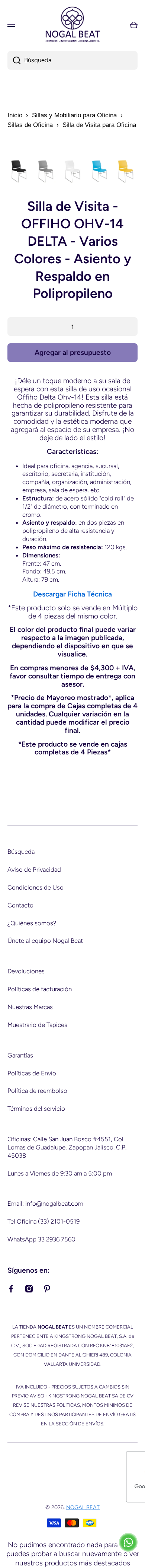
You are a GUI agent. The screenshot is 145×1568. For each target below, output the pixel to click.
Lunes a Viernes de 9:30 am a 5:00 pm (59, 1173)
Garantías (20, 1055)
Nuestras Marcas (30, 1007)
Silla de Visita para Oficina (99, 124)
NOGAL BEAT (83, 1507)
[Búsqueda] (13, 60)
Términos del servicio (36, 1108)
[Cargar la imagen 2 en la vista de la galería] (45, 171)
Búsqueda (21, 851)
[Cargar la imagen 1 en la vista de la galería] (18, 171)
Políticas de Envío (31, 1073)
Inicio (14, 115)
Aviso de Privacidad (34, 869)
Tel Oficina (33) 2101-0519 (43, 1221)
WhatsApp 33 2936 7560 (41, 1239)
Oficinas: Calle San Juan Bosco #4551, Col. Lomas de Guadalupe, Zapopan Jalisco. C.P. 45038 (66, 1147)
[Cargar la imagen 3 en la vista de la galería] (72, 171)
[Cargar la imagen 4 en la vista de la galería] (99, 171)
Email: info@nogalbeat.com (45, 1203)
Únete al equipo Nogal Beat (45, 940)
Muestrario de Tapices (37, 1024)
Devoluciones (26, 971)
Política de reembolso (37, 1090)
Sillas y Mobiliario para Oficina (74, 115)
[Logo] (72, 25)
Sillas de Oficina (30, 124)
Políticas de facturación (39, 989)
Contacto (20, 905)
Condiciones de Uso (35, 887)
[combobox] (72, 60)
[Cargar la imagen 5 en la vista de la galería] (126, 171)
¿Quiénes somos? (31, 923)
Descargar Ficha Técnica (72, 594)
